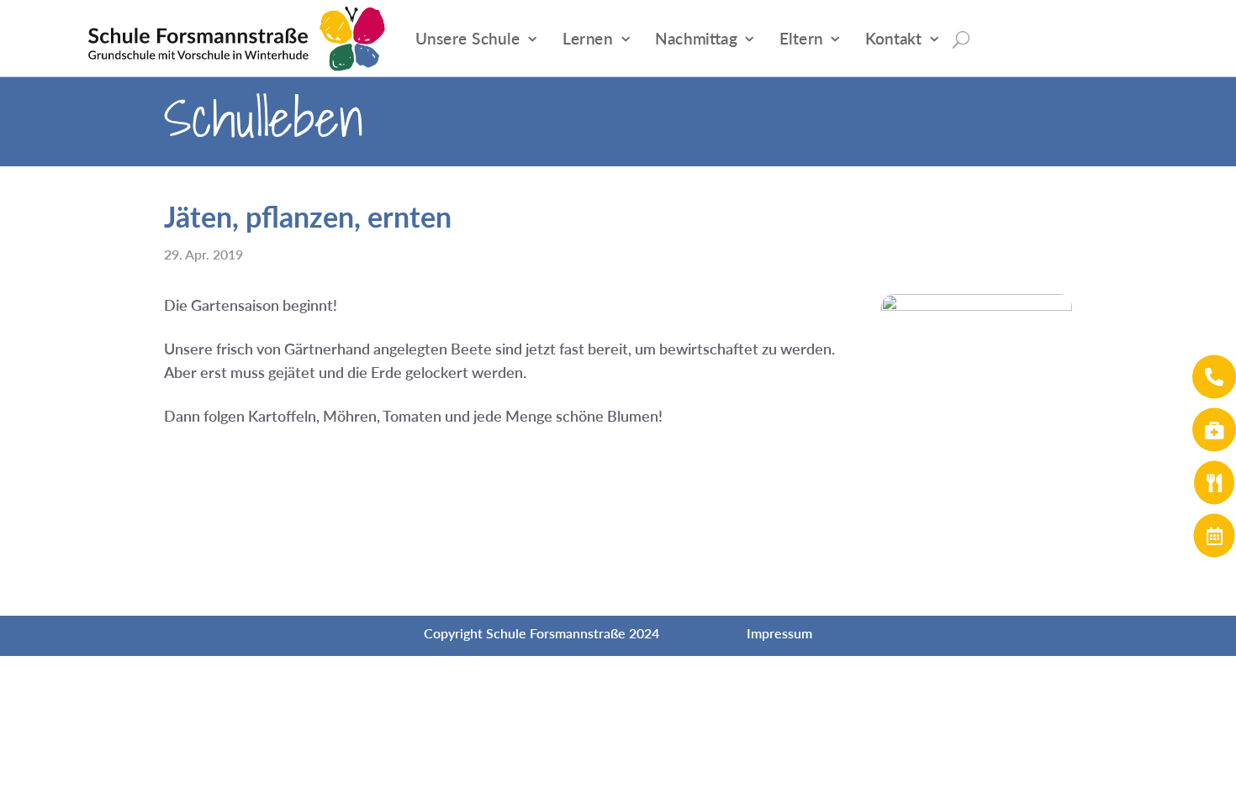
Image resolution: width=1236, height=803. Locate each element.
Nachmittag (696, 38)
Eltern (801, 38)
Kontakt (893, 38)
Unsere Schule (467, 38)
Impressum (779, 633)
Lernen (588, 38)
